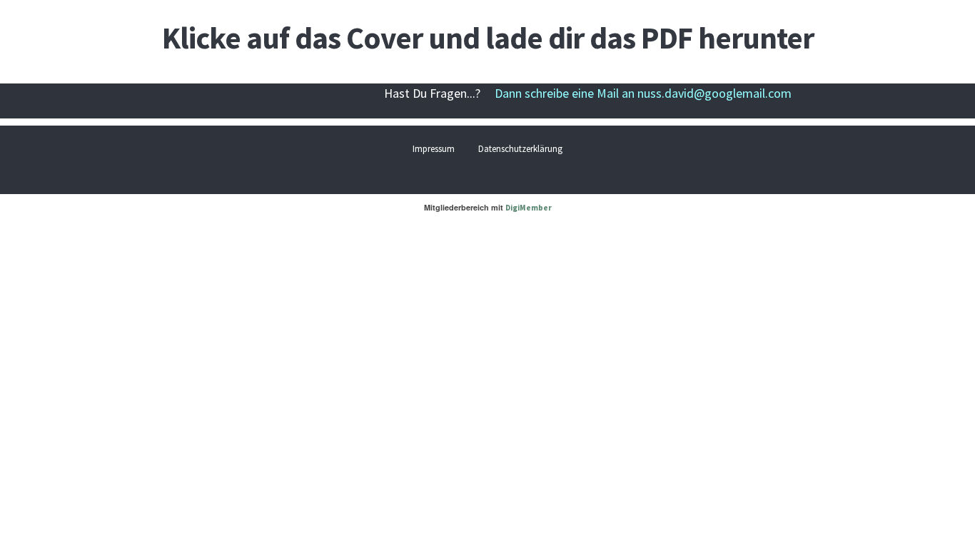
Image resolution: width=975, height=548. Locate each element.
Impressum (434, 149)
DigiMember (528, 208)
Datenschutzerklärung (520, 149)
